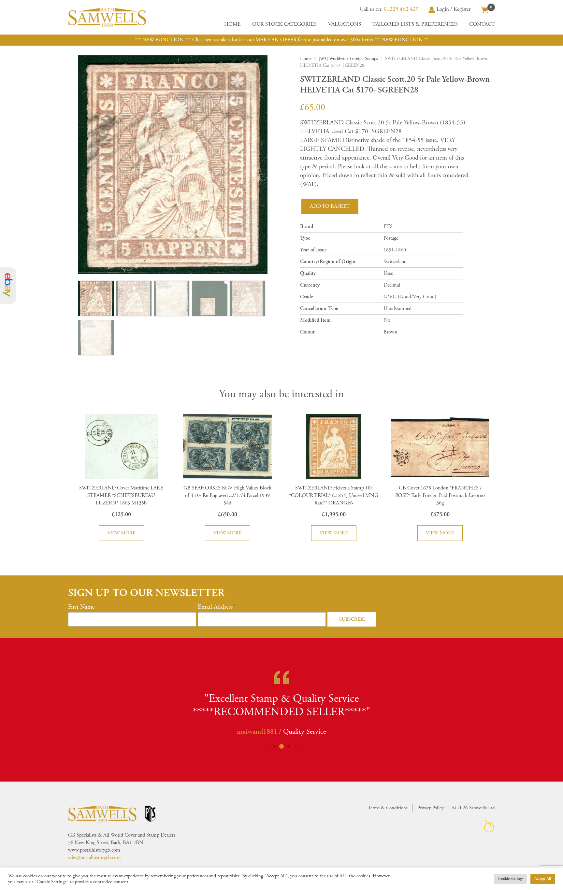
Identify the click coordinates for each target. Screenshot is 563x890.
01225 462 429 (401, 9)
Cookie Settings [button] (510, 879)
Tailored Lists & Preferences (415, 24)
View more (121, 533)
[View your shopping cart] (485, 9)
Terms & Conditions (388, 808)
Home (232, 24)
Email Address (215, 607)
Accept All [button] (542, 879)
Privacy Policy (430, 808)
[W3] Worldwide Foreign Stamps (348, 59)
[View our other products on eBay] (8, 285)
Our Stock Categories (284, 24)
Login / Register (454, 9)
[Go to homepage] (107, 17)
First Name (81, 607)
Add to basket (330, 206)
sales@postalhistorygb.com (94, 857)
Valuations (344, 24)
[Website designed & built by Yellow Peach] (489, 826)
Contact (482, 24)
